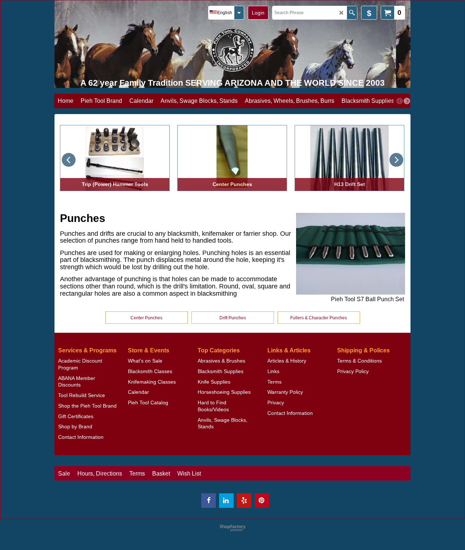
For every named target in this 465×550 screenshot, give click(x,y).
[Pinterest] (262, 500)
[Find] (352, 12)
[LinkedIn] (226, 500)
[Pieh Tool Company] (232, 49)
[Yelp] (244, 500)
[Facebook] (208, 500)
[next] (407, 101)
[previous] (399, 101)
